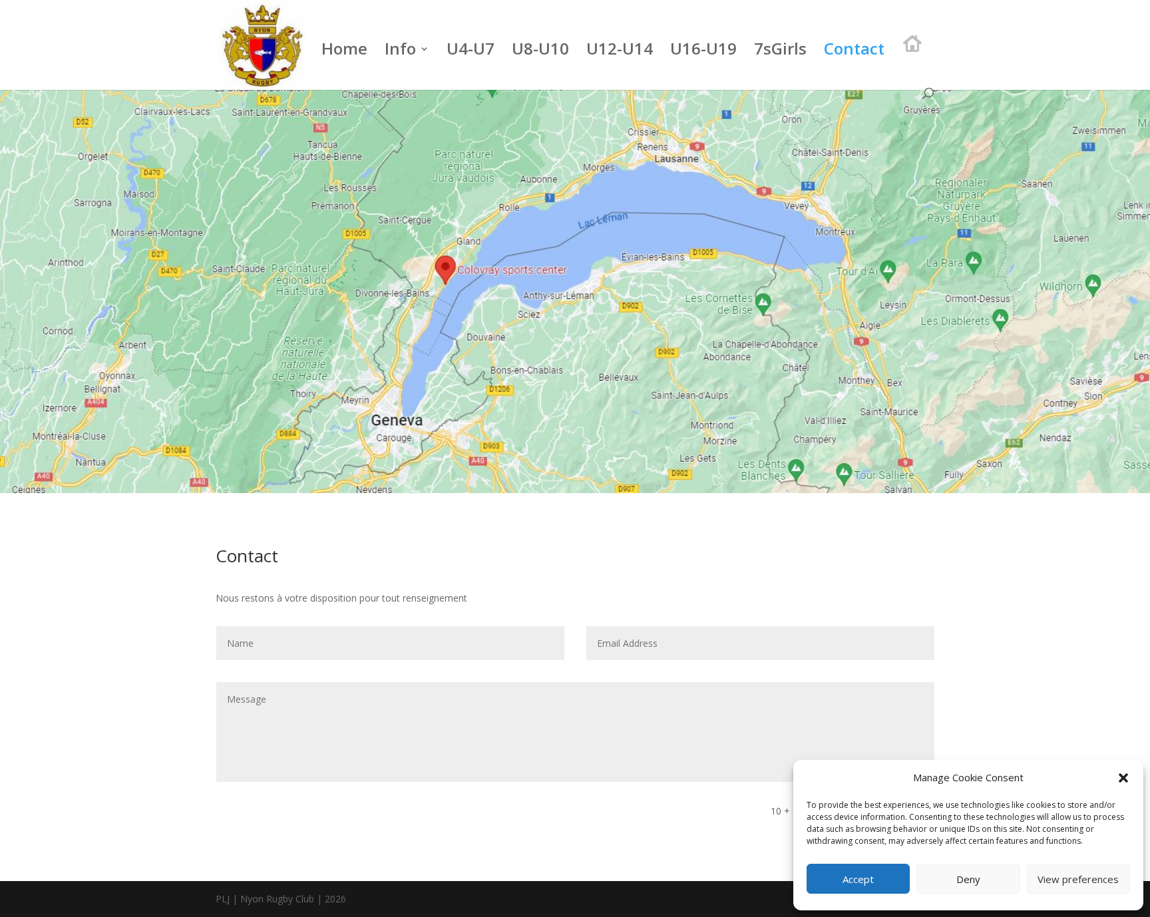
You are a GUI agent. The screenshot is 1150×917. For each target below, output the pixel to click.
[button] (1123, 778)
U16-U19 (703, 51)
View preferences (1078, 879)
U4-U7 (470, 51)
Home (344, 51)
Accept (858, 879)
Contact (854, 51)
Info (400, 51)
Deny (968, 879)
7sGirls (780, 51)
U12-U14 (619, 51)
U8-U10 (540, 51)
